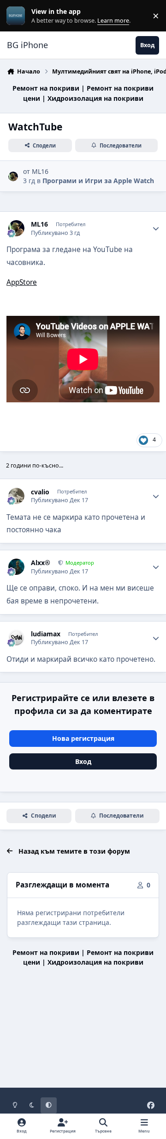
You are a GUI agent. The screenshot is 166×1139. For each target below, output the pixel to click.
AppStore (21, 282)
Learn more (18, 16)
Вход (83, 761)
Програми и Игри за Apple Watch (98, 180)
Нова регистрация (83, 738)
